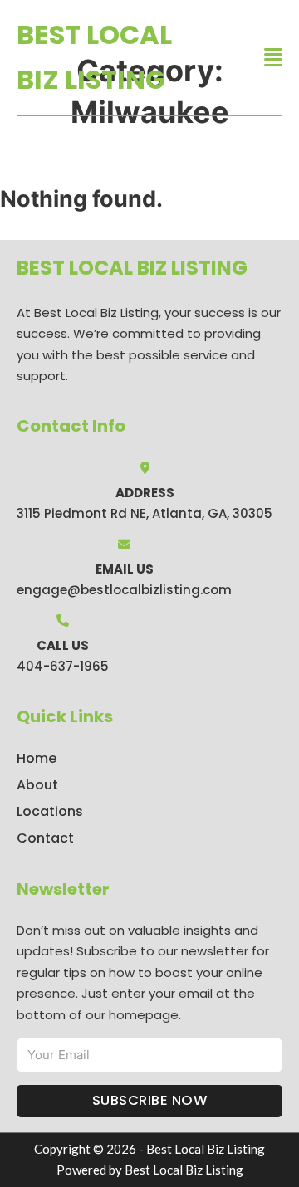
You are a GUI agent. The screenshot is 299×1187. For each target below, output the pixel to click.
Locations (50, 811)
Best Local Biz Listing (94, 57)
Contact (45, 838)
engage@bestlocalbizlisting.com (124, 589)
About (37, 784)
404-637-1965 (63, 666)
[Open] (273, 57)
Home (36, 758)
